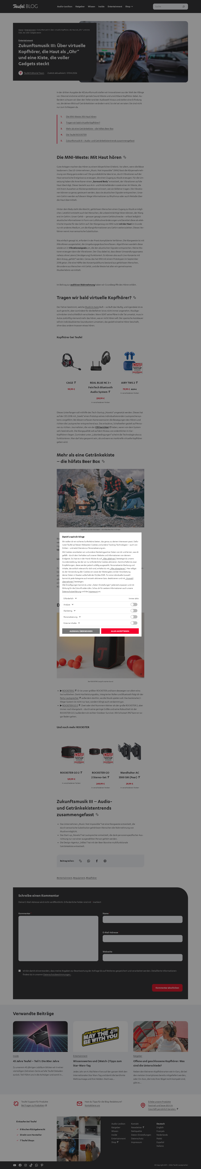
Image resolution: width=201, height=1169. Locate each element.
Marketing (68, 610)
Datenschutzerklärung (71, 591)
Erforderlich (68, 598)
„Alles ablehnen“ (109, 558)
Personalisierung (70, 617)
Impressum (93, 591)
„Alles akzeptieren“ (118, 568)
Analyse (67, 604)
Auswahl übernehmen (81, 631)
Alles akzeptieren (120, 631)
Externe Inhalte (70, 623)
